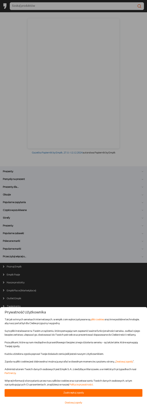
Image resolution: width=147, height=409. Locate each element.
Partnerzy (10, 373)
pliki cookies (97, 319)
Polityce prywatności (81, 385)
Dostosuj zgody (124, 362)
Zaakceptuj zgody (73, 393)
